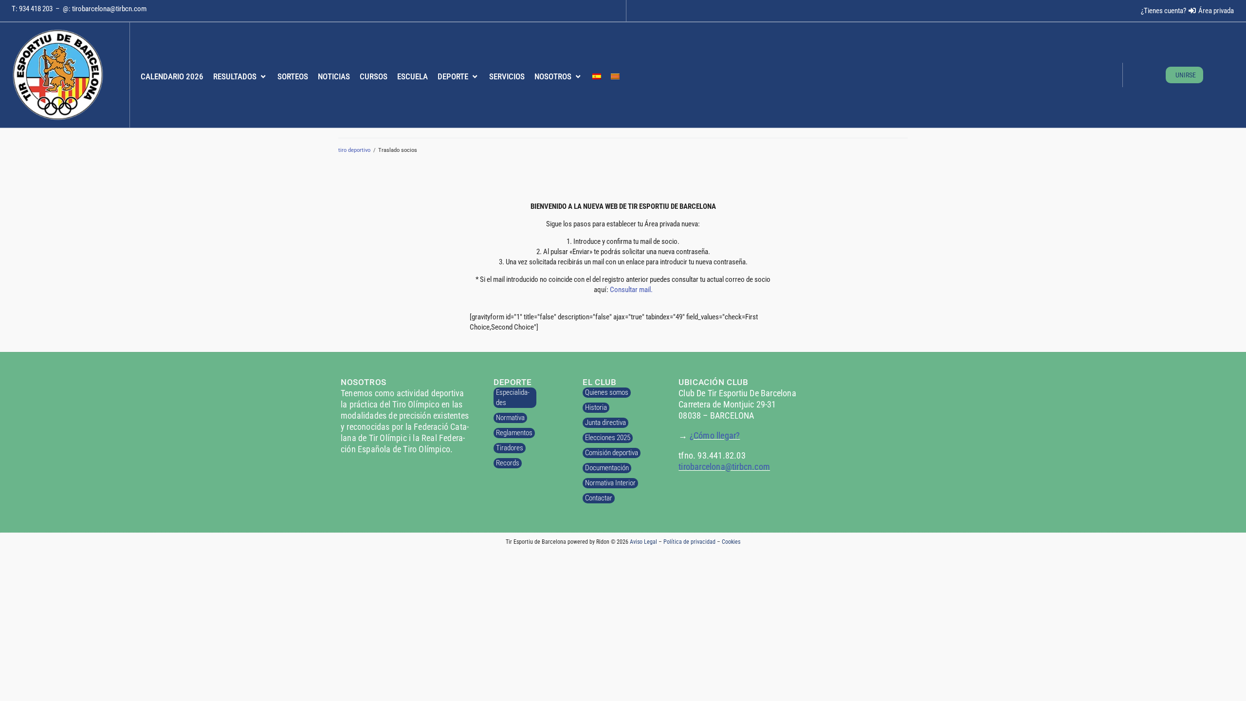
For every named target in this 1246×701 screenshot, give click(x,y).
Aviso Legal (643, 541)
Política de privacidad (689, 541)
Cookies (731, 541)
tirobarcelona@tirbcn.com (109, 8)
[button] (240, 77)
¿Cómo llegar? (715, 435)
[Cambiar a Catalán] (615, 77)
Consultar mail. (631, 289)
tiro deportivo (354, 150)
